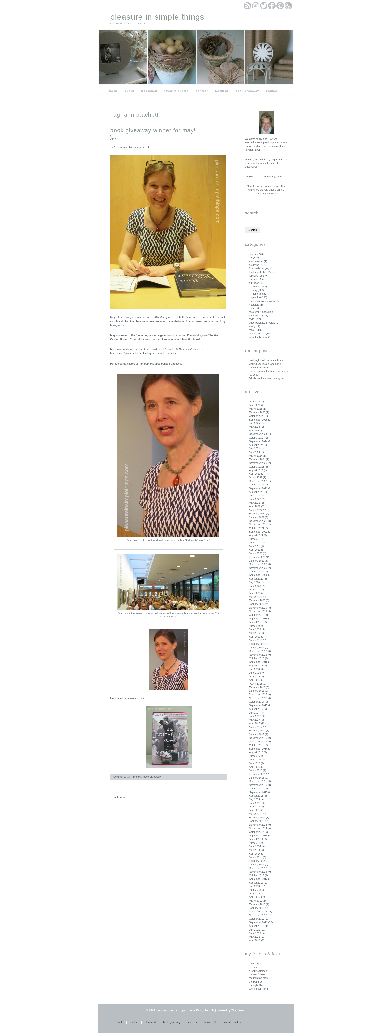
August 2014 (256, 839)
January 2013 (256, 908)
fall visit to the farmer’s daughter (266, 378)
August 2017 (256, 709)
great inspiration (258, 971)
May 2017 (254, 719)
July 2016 (254, 756)
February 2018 (257, 687)
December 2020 (258, 564)
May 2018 (254, 676)
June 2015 (255, 803)
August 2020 (256, 578)
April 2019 (255, 636)
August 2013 (256, 882)
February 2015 (257, 817)
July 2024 (254, 448)
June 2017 (255, 716)
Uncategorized (257, 333)
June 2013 (255, 889)
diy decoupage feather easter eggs (268, 371)
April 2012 (255, 940)
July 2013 (254, 886)
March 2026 (255, 408)
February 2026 (257, 412)
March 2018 (255, 683)
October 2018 (256, 658)
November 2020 (258, 568)
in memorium (256, 293)
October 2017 (256, 701)
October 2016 (256, 745)
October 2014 (256, 831)
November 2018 (258, 654)
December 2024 (258, 434)
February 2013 (257, 904)
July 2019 (254, 625)
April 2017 (255, 723)
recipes (272, 90)
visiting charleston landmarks (265, 364)
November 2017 (258, 698)
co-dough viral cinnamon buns (266, 360)
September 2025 (258, 419)
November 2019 (258, 611)
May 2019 (254, 633)
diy (250, 257)
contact (202, 90)
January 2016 (256, 777)
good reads (255, 286)
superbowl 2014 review (262, 322)
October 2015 (256, 788)
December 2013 (258, 868)
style (251, 319)
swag (252, 326)
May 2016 (254, 763)
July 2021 (254, 539)
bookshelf (149, 90)
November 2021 (258, 524)
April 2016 (255, 767)
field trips (254, 265)
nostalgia (254, 304)
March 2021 (255, 553)
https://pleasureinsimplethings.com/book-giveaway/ (147, 353)
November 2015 (258, 785)
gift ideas (254, 283)
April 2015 (255, 810)
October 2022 (256, 484)
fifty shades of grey (259, 268)
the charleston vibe (259, 367)
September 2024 (258, 441)
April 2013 (255, 897)
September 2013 (258, 879)
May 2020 (254, 589)
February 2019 (257, 643)
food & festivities (258, 272)
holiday (253, 290)
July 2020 (254, 582)
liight (211, 1010)
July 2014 (254, 843)
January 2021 (256, 560)
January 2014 (256, 864)
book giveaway (247, 90)
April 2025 (255, 430)
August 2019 (256, 622)
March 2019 (255, 640)
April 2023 (255, 473)
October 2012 (256, 918)
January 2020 (256, 604)
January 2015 (256, 821)
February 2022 (257, 513)
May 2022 (254, 502)
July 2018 (254, 669)
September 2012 (258, 922)
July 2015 (254, 799)
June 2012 (255, 933)
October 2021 (256, 528)
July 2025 (254, 423)
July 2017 (254, 712)
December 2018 (258, 651)
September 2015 (258, 792)
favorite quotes (176, 90)
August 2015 (256, 795)
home (113, 90)
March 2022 (255, 510)
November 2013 (258, 871)
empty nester (256, 261)
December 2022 (258, 481)
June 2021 (255, 542)
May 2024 (254, 452)
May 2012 (254, 936)
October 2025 (256, 416)
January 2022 (256, 517)
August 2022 (256, 492)
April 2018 (255, 680)
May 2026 (254, 401)
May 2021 (254, 546)
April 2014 (255, 853)
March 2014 (255, 857)
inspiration (255, 297)
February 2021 (257, 557)
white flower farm (258, 988)
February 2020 (257, 600)
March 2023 (255, 477)
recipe (252, 308)
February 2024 (257, 459)
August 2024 (256, 445)
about (129, 90)
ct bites (253, 967)
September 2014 (258, 835)
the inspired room (258, 978)
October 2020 (256, 571)
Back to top (119, 797)
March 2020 (255, 597)
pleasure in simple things (157, 16)
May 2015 (254, 806)
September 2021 (258, 531)
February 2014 (257, 860)
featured (221, 90)
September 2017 (258, 705)
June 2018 (255, 672)
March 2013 (255, 900)
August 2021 (256, 535)
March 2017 (255, 727)
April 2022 (255, 506)
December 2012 (258, 911)
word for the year (258, 337)
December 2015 (258, 781)
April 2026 (255, 405)
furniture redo (256, 275)
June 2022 (255, 499)
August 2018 (256, 665)
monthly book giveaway (262, 301)
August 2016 (256, 752)
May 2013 (254, 893)
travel (252, 330)
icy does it (254, 374)
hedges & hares (258, 974)
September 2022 (258, 488)
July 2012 (254, 929)
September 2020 (258, 575)
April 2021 (255, 549)
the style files (256, 985)
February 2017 (257, 730)
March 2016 (255, 770)
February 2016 (257, 774)
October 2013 (256, 875)
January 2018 (256, 690)
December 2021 (258, 521)
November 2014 (258, 828)
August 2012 (256, 926)
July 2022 (254, 495)
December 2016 (258, 738)
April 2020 (255, 593)
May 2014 (254, 850)
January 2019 (256, 647)
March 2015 (255, 814)
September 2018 (258, 662)
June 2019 (255, 629)
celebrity (253, 254)
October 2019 (256, 614)
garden (253, 279)
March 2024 (255, 455)
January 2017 (256, 734)
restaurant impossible (261, 312)
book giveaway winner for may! (153, 130)
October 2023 (256, 466)
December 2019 (258, 607)
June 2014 (255, 846)
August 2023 (256, 470)
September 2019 (258, 618)
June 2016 (255, 759)
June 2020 (255, 586)
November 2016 (258, 741)
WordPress (237, 1010)
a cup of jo (255, 963)
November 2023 (258, 463)
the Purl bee (256, 981)
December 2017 (258, 694)
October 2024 (256, 437)
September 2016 (258, 748)
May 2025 (254, 426)
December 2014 (258, 824)
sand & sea (255, 315)
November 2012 (258, 915)
